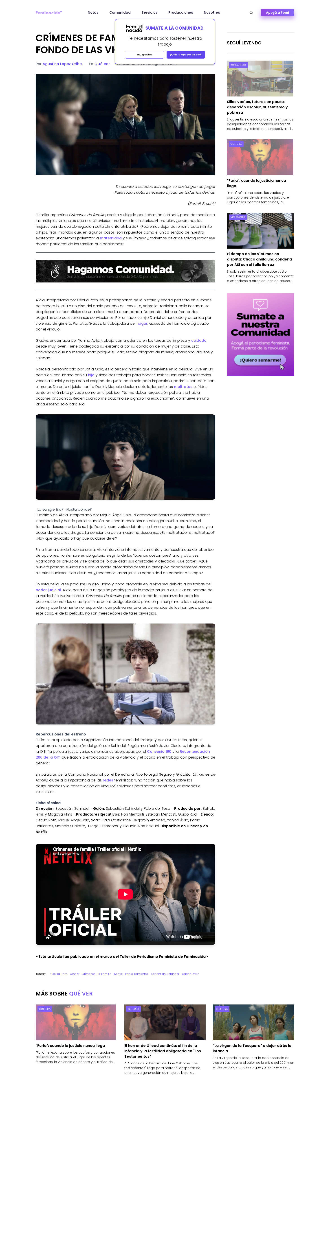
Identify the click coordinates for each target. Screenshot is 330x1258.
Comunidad (120, 12)
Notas (93, 12)
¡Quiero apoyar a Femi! (186, 54)
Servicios (149, 12)
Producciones (180, 12)
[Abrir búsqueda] (251, 12)
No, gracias (144, 54)
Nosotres (212, 12)
